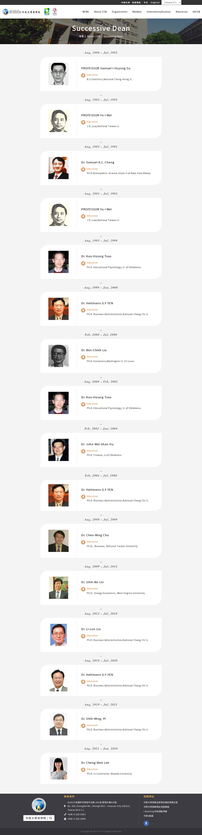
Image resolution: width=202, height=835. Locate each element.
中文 (146, 2)
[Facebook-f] (146, 823)
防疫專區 (136, 2)
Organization (119, 11)
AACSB (196, 11)
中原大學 (125, 2)
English (155, 2)
